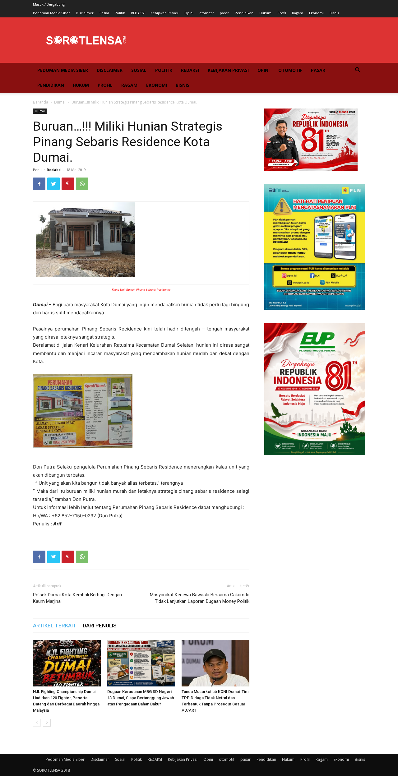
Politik (120, 13)
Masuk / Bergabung (49, 4)
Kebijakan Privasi (164, 13)
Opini (188, 13)
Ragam (297, 13)
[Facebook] (39, 184)
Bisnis (334, 13)
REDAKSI (138, 13)
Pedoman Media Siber (51, 13)
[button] (357, 71)
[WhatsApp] (82, 184)
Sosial (104, 13)
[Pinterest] (68, 184)
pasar (224, 13)
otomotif (206, 13)
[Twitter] (53, 184)
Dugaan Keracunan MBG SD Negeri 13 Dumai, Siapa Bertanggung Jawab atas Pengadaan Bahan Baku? (140, 697)
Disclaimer (85, 13)
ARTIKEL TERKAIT (54, 625)
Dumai (60, 102)
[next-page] (47, 723)
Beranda (40, 102)
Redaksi (54, 169)
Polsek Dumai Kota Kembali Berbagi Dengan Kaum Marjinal (77, 598)
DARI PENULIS (100, 625)
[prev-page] (37, 723)
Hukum (265, 13)
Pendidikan (244, 13)
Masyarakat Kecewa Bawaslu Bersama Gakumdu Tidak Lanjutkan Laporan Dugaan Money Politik (199, 598)
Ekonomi (316, 13)
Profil (281, 13)
